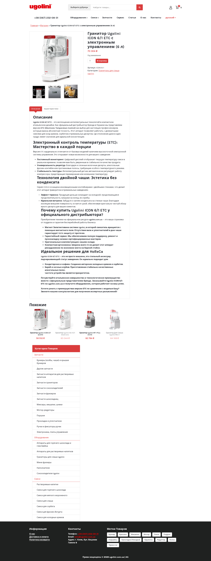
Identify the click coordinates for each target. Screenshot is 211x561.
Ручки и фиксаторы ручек (49, 426)
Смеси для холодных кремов (50, 517)
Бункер (112, 534)
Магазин (44, 25)
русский (170, 17)
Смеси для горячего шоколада (51, 490)
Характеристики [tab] (51, 109)
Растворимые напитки (47, 484)
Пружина (148, 540)
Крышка (123, 534)
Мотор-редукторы (45, 410)
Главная (34, 25)
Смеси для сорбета (46, 506)
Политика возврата (39, 540)
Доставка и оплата (39, 537)
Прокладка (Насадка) (130, 540)
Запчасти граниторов (47, 382)
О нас (143, 17)
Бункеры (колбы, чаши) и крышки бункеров (53, 361)
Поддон (167, 534)
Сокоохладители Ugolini (48, 473)
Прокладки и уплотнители (49, 421)
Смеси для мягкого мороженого (52, 495)
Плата (156, 534)
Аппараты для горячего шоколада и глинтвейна (54, 444)
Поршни (41, 415)
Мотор (146, 534)
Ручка (172, 540)
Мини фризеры (44, 462)
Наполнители (43, 468)
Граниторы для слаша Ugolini (50, 457)
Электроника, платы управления (52, 432)
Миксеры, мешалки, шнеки (49, 404)
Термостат (113, 545)
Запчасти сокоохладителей (50, 388)
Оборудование (78, 17)
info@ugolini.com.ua (85, 537)
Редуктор (161, 540)
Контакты (156, 17)
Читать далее (65, 334)
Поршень (113, 540)
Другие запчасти (45, 369)
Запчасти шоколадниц (47, 399)
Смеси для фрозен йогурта (49, 512)
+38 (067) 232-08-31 (46, 17)
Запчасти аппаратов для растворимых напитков (55, 375)
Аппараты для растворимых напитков (55, 451)
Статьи (132, 17)
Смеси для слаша (45, 501)
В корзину (102, 61)
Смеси (94, 17)
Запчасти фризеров (46, 393)
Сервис (120, 17)
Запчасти (107, 17)
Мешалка (135, 534)
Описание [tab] (35, 109)
